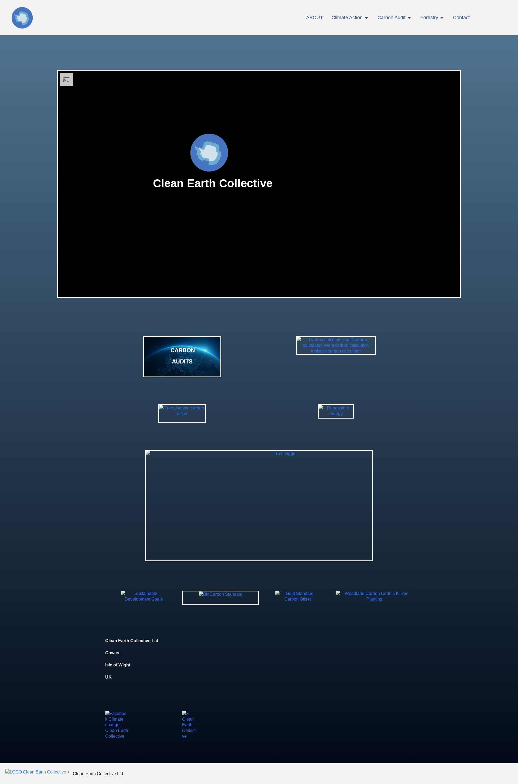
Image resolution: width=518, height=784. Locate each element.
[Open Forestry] (441, 17)
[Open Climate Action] (366, 17)
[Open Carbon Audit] (409, 17)
